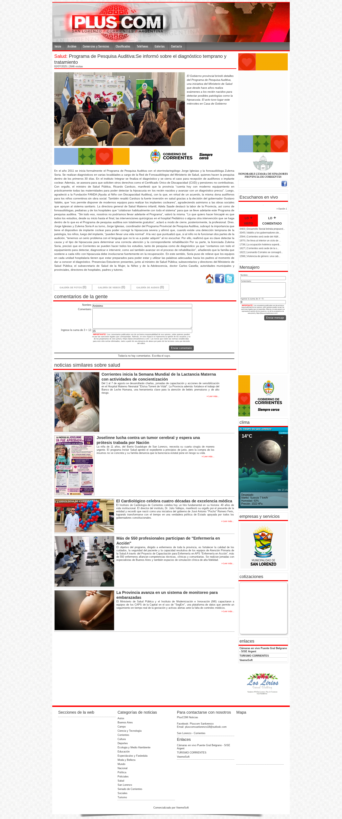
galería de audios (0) (150, 287)
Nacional (122, 768)
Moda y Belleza (126, 759)
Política (122, 772)
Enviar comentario (181, 348)
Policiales (123, 776)
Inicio (58, 46)
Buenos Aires (125, 722)
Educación (124, 751)
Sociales (122, 793)
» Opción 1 (281, 209)
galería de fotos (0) (73, 287)
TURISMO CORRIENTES (254, 655)
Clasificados (123, 46)
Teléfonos (142, 46)
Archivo (71, 46)
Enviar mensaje (275, 317)
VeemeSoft (246, 660)
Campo (122, 726)
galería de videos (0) (111, 287)
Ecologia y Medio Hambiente (134, 747)
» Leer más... (213, 396)
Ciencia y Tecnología (130, 730)
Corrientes (123, 734)
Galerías (160, 46)
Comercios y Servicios (96, 46)
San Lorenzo (125, 784)
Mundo (121, 764)
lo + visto (248, 220)
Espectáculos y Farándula (132, 755)
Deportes (123, 743)
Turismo (122, 797)
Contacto (176, 46)
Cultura (122, 739)
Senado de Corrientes (130, 789)
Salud (121, 780)
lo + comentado (272, 220)
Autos (121, 718)
